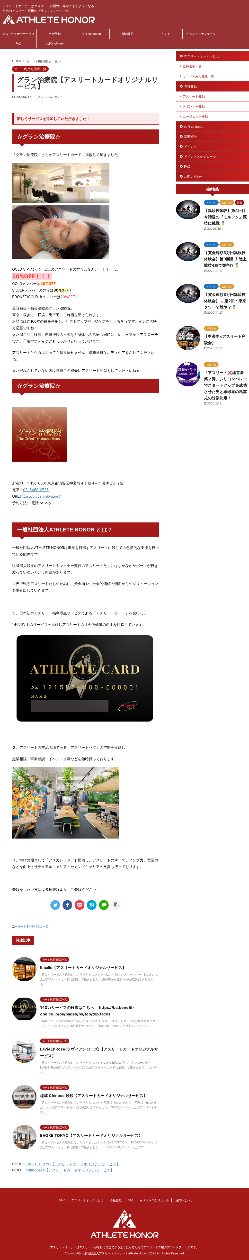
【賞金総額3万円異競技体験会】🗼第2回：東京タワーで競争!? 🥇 (225, 301)
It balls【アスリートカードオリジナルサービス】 (83, 967)
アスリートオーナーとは (18, 34)
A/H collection (91, 34)
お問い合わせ (55, 43)
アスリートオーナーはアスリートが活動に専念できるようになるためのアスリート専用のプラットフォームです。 (124, 1247)
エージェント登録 (195, 116)
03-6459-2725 (36, 489)
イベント (164, 34)
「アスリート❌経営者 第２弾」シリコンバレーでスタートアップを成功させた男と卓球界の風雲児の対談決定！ (226, 385)
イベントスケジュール (200, 34)
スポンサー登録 (194, 106)
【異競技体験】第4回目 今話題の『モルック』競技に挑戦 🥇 (225, 217)
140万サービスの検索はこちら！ (69, 1007)
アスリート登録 (194, 96)
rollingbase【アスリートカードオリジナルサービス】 (70, 1170)
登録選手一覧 (192, 66)
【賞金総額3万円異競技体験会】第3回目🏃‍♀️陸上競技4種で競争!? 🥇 (225, 259)
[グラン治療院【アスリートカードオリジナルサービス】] (92, 905)
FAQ (18, 43)
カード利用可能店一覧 (33, 926)
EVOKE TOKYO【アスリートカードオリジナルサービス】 (91, 1135)
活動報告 (128, 34)
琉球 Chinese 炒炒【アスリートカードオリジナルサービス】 (93, 1095)
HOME (60, 1200)
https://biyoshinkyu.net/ (40, 496)
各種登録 (55, 34)
